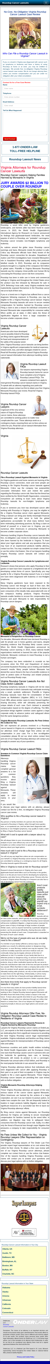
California (6, 1304)
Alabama (6, 1288)
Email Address (8, 102)
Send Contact (9, 139)
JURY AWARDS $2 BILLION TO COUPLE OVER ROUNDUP (24, 184)
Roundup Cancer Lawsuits (15, 3)
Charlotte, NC (8, 1274)
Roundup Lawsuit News (25, 159)
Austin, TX (7, 1253)
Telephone (7, 93)
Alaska (5, 1292)
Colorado (6, 1308)
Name (5, 85)
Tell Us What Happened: (12, 110)
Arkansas (6, 1300)
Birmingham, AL (9, 1261)
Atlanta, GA (7, 1249)
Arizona (5, 1296)
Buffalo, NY (7, 1270)
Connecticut (7, 1313)
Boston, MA (7, 1266)
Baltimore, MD (8, 1257)
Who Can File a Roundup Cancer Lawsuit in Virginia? (25, 54)
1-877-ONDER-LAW (25, 147)
